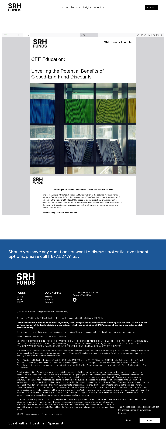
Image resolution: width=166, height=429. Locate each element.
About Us (99, 7)
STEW (20, 302)
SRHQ (20, 296)
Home (65, 7)
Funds (74, 7)
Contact (151, 7)
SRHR (19, 299)
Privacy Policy (61, 311)
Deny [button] (128, 420)
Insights (87, 7)
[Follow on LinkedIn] (75, 300)
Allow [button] (149, 420)
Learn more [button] (123, 413)
